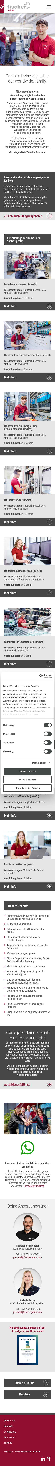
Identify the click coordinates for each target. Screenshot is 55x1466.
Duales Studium (24, 1383)
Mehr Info (10, 306)
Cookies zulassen (27, 771)
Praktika (24, 1394)
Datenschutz (10, 1431)
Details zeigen (39, 763)
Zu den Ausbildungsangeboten (23, 216)
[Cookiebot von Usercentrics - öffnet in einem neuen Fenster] (39, 676)
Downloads (9, 1420)
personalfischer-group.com (27, 1257)
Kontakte (8, 1426)
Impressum (9, 1437)
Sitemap (8, 1442)
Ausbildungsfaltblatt (17, 1084)
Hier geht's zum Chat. (34, 1186)
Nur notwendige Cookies (27, 788)
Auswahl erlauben (27, 780)
